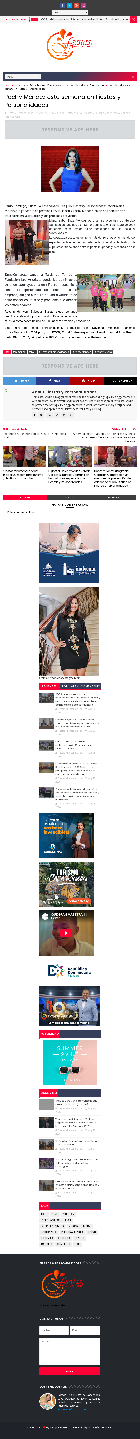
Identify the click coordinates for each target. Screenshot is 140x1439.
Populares (70, 686)
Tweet (25, 381)
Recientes (49, 686)
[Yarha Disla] (69, 1433)
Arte (44, 1214)
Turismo (46, 1244)
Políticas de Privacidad (52, 1305)
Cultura (68, 1214)
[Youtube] (55, 3)
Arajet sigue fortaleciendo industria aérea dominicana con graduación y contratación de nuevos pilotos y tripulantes (77, 794)
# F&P (32, 351)
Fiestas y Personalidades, (98, 112)
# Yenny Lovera (103, 351)
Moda (87, 1226)
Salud (92, 1232)
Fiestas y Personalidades (51, 85)
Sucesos (64, 1238)
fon (77, 1244)
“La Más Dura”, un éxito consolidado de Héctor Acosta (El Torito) (76, 1102)
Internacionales (52, 1226)
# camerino (19, 351)
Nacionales (49, 1232)
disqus (69, 497)
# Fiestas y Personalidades (54, 351)
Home (8, 85)
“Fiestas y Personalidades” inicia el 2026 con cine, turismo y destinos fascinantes (23, 474)
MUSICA (74, 1226)
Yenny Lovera (97, 85)
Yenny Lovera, (12, 116)
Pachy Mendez (77, 85)
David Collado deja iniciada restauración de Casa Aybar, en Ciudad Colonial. (74, 745)
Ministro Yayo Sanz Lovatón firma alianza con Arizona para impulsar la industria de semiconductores (77, 723)
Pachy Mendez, (121, 112)
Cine (55, 1214)
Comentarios (90, 687)
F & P (68, 1220)
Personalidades (72, 1232)
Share (58, 381)
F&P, (81, 112)
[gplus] (76, 5)
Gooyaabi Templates (100, 1427)
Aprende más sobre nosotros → (77, 1409)
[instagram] (83, 5)
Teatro (80, 1238)
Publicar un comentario (21, 512)
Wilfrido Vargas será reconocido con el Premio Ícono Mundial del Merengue (77, 1163)
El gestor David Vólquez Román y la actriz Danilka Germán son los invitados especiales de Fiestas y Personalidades (69, 476)
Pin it (92, 381)
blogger (25, 497)
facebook (113, 497)
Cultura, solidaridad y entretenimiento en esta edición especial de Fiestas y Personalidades (77, 1185)
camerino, (73, 112)
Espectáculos (51, 1220)
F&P (31, 85)
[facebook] (62, 5)
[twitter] (69, 5)
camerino (20, 85)
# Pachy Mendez (82, 351)
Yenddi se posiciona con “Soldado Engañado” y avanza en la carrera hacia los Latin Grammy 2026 (75, 1122)
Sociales (47, 1238)
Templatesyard (59, 1427)
